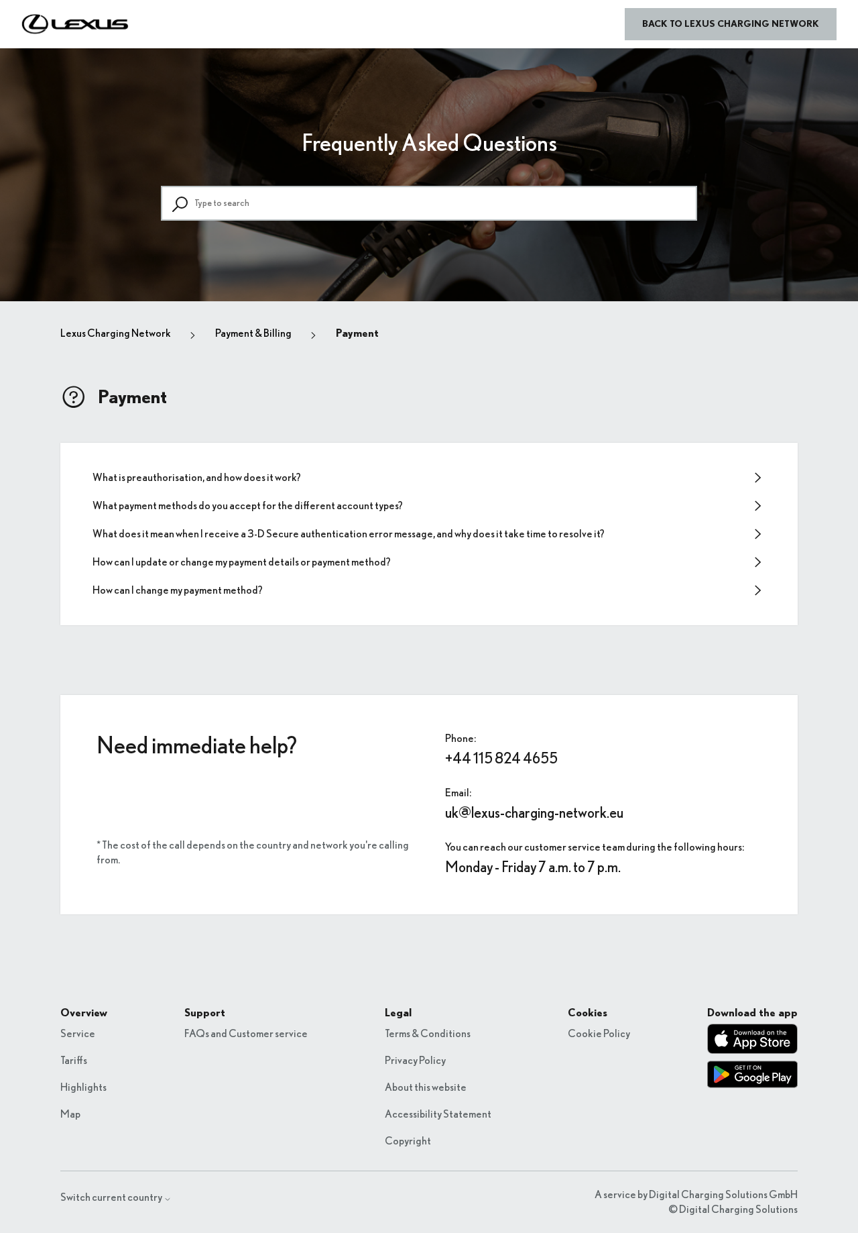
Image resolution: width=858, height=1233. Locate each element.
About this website (426, 1087)
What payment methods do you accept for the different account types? (248, 505)
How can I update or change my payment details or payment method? (242, 562)
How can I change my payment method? (178, 590)
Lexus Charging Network (115, 333)
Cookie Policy (599, 1033)
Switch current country (112, 1197)
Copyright (408, 1141)
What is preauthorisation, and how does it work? (197, 477)
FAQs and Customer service (246, 1033)
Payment (357, 333)
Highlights (83, 1087)
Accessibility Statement (438, 1114)
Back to (730, 24)
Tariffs (73, 1060)
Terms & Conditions (428, 1033)
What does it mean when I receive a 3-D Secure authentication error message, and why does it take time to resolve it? (349, 534)
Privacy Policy (415, 1060)
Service (77, 1033)
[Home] (75, 24)
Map (70, 1114)
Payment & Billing (253, 333)
